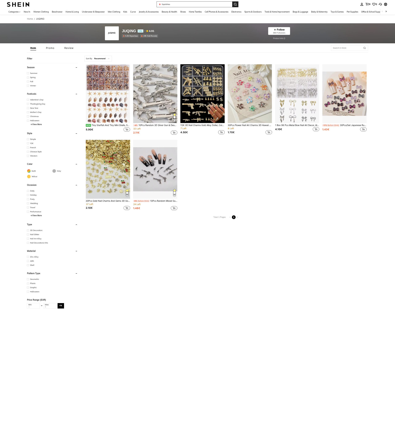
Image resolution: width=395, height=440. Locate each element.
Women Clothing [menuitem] (41, 11)
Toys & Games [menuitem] (337, 11)
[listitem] (131, 35)
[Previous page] (230, 217)
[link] (367, 4)
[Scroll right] (386, 12)
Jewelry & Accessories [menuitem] (149, 11)
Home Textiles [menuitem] (195, 11)
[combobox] (98, 58)
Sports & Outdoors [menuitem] (253, 11)
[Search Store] (364, 48)
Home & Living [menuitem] (72, 11)
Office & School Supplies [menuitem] (372, 11)
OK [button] (60, 305)
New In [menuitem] (27, 11)
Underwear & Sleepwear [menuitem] (93, 11)
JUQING (129, 31)
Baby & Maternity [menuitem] (319, 11)
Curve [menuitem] (133, 11)
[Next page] (237, 217)
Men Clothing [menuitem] (114, 11)
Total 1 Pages (219, 217)
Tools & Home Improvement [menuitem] (277, 11)
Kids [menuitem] (125, 11)
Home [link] (30, 19)
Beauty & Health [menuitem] (169, 11)
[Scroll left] (382, 12)
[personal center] (362, 4)
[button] (380, 4)
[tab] (33, 48)
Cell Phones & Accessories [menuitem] (216, 11)
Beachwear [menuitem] (57, 11)
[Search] (235, 4)
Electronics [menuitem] (236, 11)
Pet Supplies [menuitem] (352, 11)
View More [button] (37, 124)
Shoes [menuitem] (183, 11)
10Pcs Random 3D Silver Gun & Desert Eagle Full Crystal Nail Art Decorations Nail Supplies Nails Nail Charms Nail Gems (155, 125)
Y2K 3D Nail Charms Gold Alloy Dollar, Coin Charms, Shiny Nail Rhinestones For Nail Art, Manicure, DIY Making (202, 125)
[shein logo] (18, 4)
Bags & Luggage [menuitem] (300, 11)
